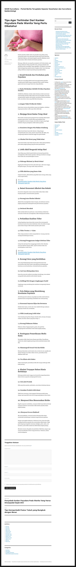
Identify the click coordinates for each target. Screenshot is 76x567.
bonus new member (58, 61)
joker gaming (57, 125)
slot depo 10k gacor (58, 73)
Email (6, 472)
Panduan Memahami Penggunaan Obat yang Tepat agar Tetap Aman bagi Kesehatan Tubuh (63, 44)
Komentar (7, 448)
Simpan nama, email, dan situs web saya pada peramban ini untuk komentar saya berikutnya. (23, 484)
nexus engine (57, 89)
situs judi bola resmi (58, 133)
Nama (6, 466)
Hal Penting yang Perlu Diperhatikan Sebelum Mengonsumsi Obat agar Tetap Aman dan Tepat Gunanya (63, 48)
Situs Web (7, 478)
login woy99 (57, 69)
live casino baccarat (58, 70)
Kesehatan (7, 61)
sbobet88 (56, 132)
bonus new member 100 (59, 66)
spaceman (57, 126)
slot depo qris (57, 64)
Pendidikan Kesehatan (10, 552)
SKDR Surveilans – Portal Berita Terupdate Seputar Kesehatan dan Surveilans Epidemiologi (22, 561)
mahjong (56, 58)
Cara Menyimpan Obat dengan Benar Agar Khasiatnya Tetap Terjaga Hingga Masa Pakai (63, 36)
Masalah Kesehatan (8, 62)
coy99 (62, 82)
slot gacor (56, 65)
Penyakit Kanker (8, 64)
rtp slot (56, 74)
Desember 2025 (9, 534)
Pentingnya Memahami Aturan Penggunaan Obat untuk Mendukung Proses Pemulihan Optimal (63, 33)
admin (6, 57)
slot (55, 59)
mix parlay (57, 135)
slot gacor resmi (65, 117)
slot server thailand (58, 130)
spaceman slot (62, 88)
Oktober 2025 (8, 536)
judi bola (56, 63)
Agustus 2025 (8, 539)
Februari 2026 (8, 531)
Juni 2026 (7, 527)
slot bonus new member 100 (60, 68)
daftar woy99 (57, 71)
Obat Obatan (8, 551)
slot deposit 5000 (58, 76)
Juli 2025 (7, 540)
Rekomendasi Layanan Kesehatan (12, 553)
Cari (55, 20)
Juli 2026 (7, 526)
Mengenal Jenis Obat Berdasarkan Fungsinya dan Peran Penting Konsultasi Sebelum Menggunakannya (63, 40)
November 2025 (9, 535)
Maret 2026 (8, 530)
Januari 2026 (8, 532)
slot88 (63, 94)
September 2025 (9, 537)
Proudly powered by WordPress (46, 561)
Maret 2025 (8, 541)
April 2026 (8, 529)
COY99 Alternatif (67, 108)
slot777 (56, 127)
